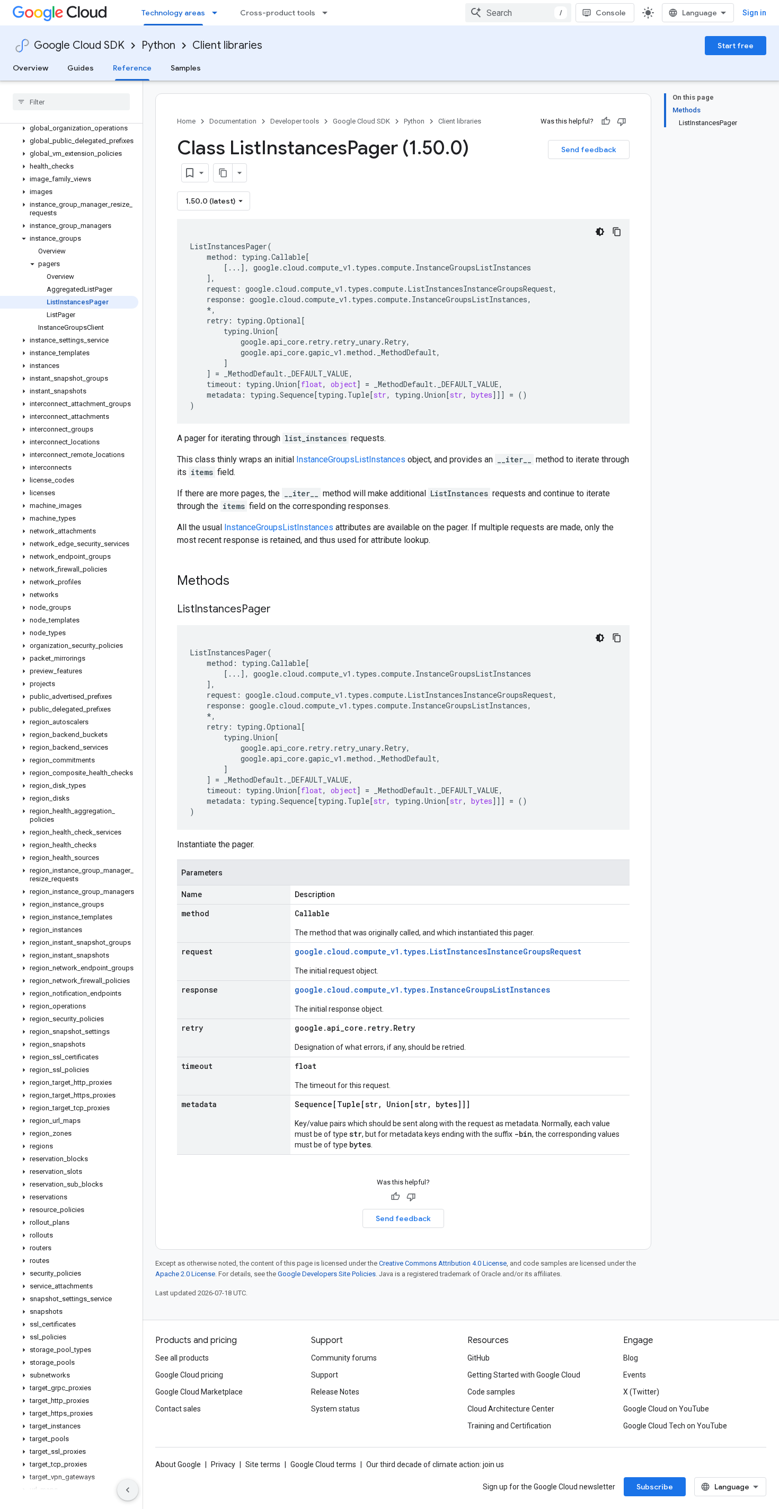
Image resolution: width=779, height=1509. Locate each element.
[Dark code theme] (599, 231)
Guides (80, 68)
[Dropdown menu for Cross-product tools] (328, 12)
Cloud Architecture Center (510, 1409)
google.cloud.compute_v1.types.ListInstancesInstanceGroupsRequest (438, 951)
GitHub (478, 1358)
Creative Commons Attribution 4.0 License (443, 1263)
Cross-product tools (277, 12)
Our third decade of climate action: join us (435, 1464)
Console (611, 12)
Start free (736, 45)
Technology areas (173, 12)
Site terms (262, 1464)
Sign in (754, 12)
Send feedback (588, 149)
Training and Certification (509, 1426)
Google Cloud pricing (189, 1375)
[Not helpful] (622, 121)
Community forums (344, 1358)
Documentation (232, 121)
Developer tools (294, 121)
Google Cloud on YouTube (666, 1409)
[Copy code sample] (616, 231)
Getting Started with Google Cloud (523, 1375)
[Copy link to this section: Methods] (243, 581)
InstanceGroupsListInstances (350, 459)
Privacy (223, 1464)
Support (324, 1375)
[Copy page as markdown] (223, 173)
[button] (69, 128)
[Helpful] (606, 121)
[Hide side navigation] (127, 1490)
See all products (182, 1358)
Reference (132, 68)
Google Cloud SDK (79, 45)
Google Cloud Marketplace (199, 1392)
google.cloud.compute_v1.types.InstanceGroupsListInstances (422, 990)
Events (634, 1375)
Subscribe (654, 1487)
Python (158, 45)
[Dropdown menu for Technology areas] (218, 12)
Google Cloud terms (323, 1464)
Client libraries (227, 45)
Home (186, 121)
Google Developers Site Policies (327, 1274)
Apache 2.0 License (185, 1274)
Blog (630, 1358)
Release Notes (335, 1392)
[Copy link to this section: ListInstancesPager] (281, 609)
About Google (178, 1464)
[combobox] (518, 12)
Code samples (491, 1392)
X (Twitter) (641, 1392)
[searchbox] (71, 101)
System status (335, 1409)
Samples (186, 68)
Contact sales (178, 1409)
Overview (30, 68)
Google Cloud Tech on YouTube (675, 1426)
